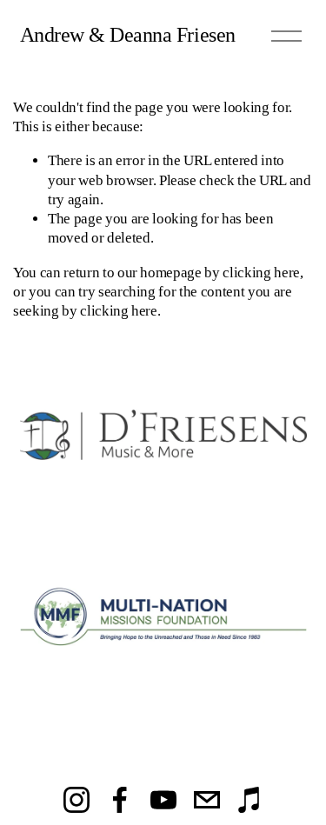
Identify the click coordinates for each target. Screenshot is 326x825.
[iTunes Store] (250, 800)
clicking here (261, 272)
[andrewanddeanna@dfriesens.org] (207, 800)
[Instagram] (76, 800)
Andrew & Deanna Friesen (128, 34)
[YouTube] (163, 800)
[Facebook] (120, 800)
